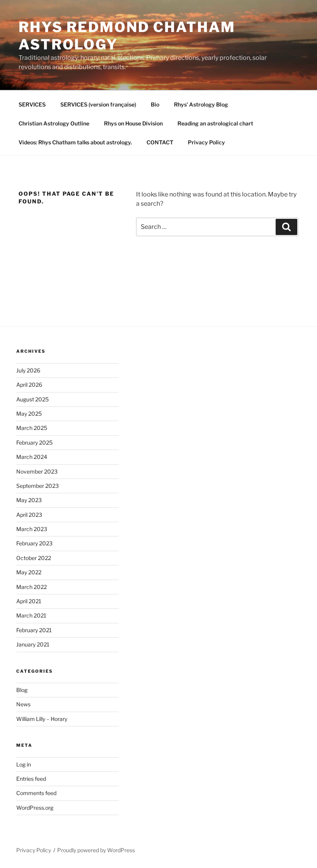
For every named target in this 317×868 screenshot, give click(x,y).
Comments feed (36, 793)
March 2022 (31, 587)
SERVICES (32, 104)
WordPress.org (34, 807)
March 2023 (31, 529)
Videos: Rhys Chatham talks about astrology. (75, 142)
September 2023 (37, 485)
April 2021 (28, 601)
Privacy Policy (206, 142)
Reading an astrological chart (215, 123)
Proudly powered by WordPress (96, 850)
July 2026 (28, 370)
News (23, 704)
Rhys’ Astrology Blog (201, 104)
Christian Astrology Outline (54, 123)
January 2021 (32, 644)
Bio (155, 104)
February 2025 (34, 442)
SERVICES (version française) (98, 104)
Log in (23, 764)
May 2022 (28, 572)
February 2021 (34, 630)
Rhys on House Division (133, 123)
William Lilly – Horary (41, 719)
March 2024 (31, 456)
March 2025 (31, 428)
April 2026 (29, 384)
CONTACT (160, 142)
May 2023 (29, 500)
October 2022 (33, 558)
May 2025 (29, 413)
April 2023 (29, 514)
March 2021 (31, 615)
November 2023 (37, 471)
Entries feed (31, 778)
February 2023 (34, 543)
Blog (21, 690)
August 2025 (32, 399)
